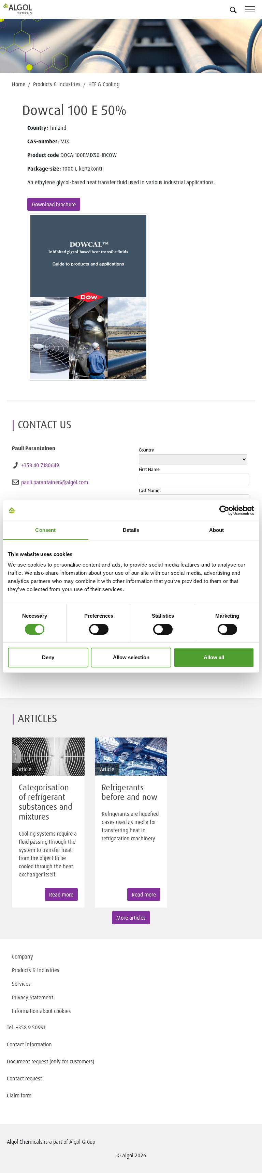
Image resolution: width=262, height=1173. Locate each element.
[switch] (98, 629)
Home (18, 84)
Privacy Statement (32, 997)
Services (21, 983)
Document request (27, 1061)
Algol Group (82, 1141)
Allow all (214, 657)
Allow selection (131, 657)
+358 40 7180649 (40, 465)
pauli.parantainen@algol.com (54, 482)
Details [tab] (131, 530)
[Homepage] (25, 8)
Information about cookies (41, 1011)
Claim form (19, 1095)
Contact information (29, 1044)
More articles (131, 917)
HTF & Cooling (103, 84)
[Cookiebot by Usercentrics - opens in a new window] (224, 510)
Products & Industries (57, 84)
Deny (48, 657)
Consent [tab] (45, 530)
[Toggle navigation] (253, 10)
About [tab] (216, 530)
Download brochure (54, 204)
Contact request (24, 1078)
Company (22, 956)
